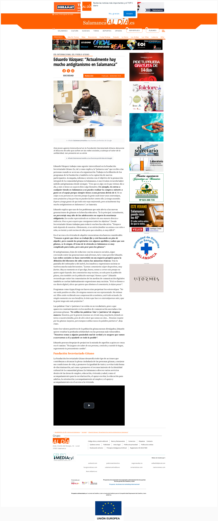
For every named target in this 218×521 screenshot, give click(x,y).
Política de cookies (147, 445)
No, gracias (114, 13)
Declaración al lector (96, 448)
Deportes (107, 31)
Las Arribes (135, 37)
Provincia (58, 37)
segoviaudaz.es (136, 463)
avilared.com (92, 463)
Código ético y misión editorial (98, 441)
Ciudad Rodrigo (105, 37)
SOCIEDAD (68, 75)
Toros (96, 31)
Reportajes (134, 30)
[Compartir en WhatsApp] (72, 71)
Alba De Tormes (73, 37)
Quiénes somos (95, 445)
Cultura (74, 31)
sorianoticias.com (136, 467)
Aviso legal (116, 445)
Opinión (118, 31)
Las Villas (145, 37)
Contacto (150, 441)
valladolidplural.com (158, 463)
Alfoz (162, 37)
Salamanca (63, 31)
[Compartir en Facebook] (64, 71)
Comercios (131, 441)
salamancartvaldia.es (112, 467)
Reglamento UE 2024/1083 (138, 448)
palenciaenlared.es (113, 463)
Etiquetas (142, 441)
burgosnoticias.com (90, 467)
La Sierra (125, 37)
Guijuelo (116, 37)
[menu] (163, 31)
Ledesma (154, 37)
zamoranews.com (159, 467)
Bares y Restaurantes (118, 441)
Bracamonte (92, 37)
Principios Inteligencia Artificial (117, 448)
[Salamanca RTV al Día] (109, 21)
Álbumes (152, 30)
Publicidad (106, 445)
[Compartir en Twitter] (68, 71)
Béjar (83, 37)
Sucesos (86, 31)
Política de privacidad (131, 445)
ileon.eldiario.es (91, 471)
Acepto (129, 13)
